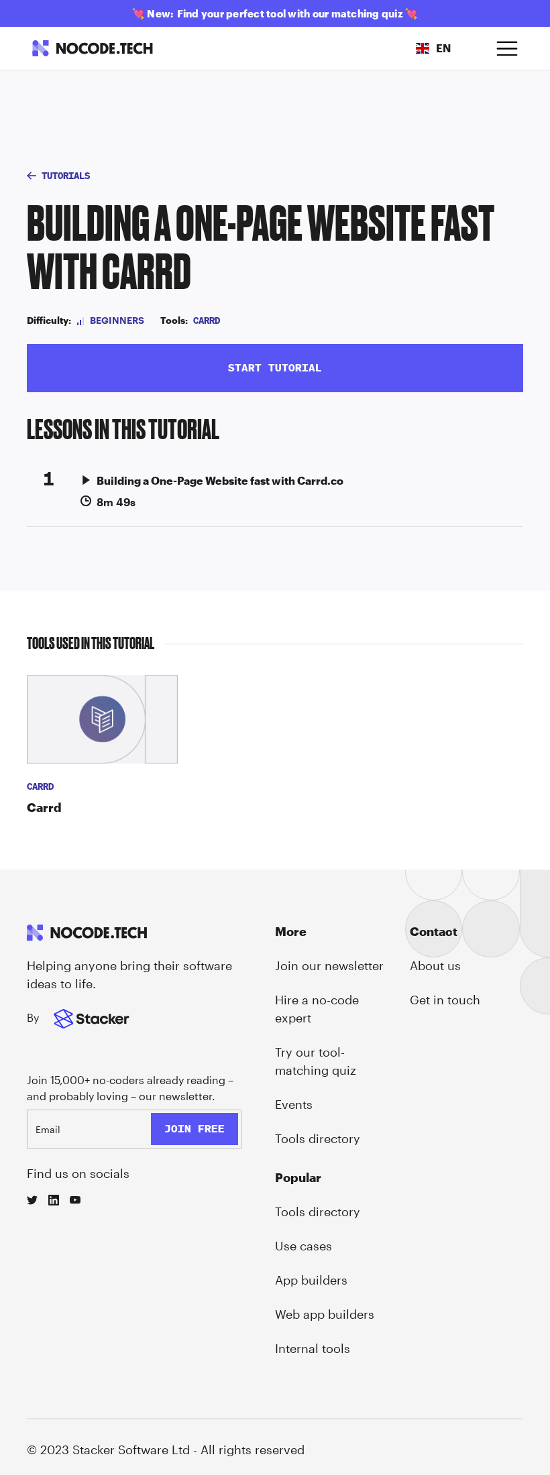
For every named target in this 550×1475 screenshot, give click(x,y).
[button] (433, 48)
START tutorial (275, 368)
